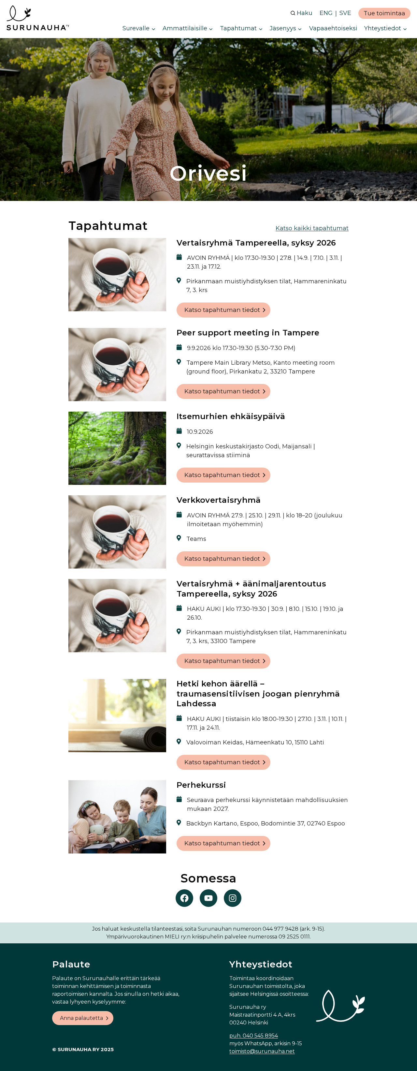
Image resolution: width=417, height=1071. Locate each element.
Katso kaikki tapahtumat (312, 228)
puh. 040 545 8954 (253, 1036)
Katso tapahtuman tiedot (222, 310)
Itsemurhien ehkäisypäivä (231, 416)
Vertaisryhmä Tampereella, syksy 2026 (256, 242)
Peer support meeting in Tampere (248, 332)
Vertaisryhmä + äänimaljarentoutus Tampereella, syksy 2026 (251, 588)
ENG (326, 13)
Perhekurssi (201, 785)
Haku (304, 13)
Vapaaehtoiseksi (333, 28)
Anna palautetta (81, 1018)
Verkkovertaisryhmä (219, 500)
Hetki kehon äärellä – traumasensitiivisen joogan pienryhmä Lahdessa (258, 693)
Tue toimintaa (384, 13)
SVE (345, 13)
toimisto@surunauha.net (262, 1051)
